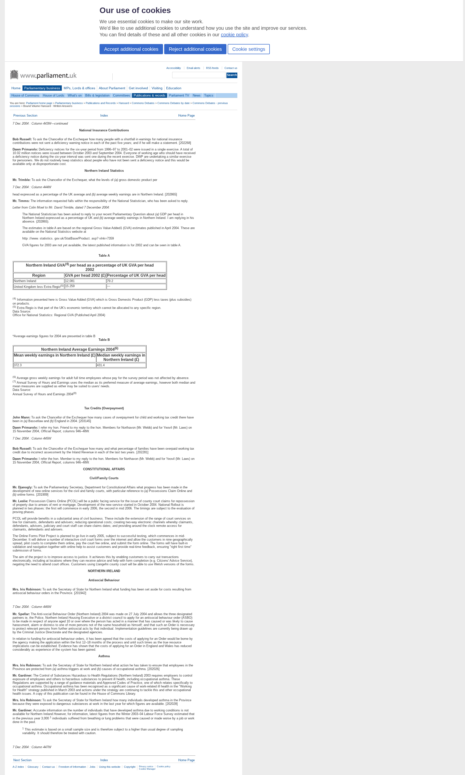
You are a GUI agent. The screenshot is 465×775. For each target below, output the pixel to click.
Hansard (124, 103)
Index (104, 115)
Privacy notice (146, 766)
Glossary (33, 766)
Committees (121, 95)
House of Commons (25, 95)
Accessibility (173, 68)
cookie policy (234, 34)
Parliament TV (179, 95)
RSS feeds (212, 68)
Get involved (138, 88)
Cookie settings (248, 49)
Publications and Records (101, 103)
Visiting (157, 88)
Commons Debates (143, 103)
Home (16, 88)
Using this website (109, 766)
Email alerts (193, 68)
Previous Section (25, 115)
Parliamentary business (42, 88)
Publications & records (149, 95)
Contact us (231, 68)
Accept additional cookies (131, 49)
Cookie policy (163, 766)
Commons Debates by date (173, 103)
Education (173, 88)
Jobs (92, 766)
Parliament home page (39, 103)
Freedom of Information (72, 766)
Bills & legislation (97, 95)
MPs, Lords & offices (79, 88)
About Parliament (112, 88)
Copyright (129, 766)
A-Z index (18, 766)
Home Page (186, 115)
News (197, 95)
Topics (208, 95)
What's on (75, 95)
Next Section (22, 760)
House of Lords (53, 95)
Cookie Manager (147, 769)
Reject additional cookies (195, 49)
